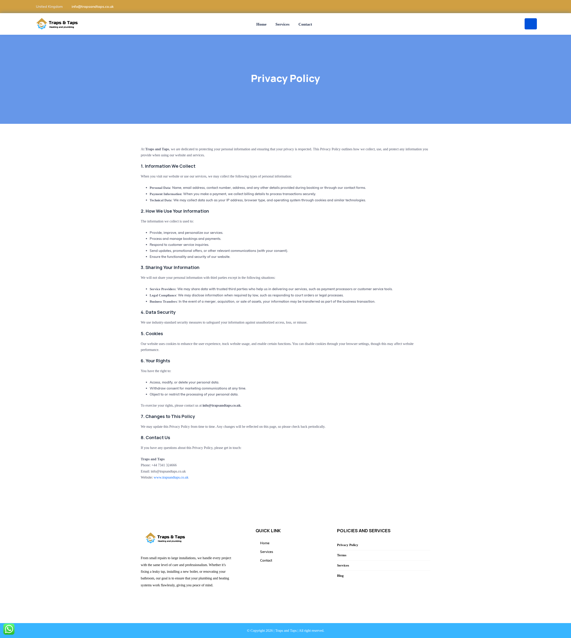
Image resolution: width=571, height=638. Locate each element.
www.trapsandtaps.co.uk (171, 477)
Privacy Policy (347, 545)
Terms (341, 555)
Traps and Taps (286, 630)
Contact (305, 24)
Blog (340, 575)
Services (282, 24)
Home (261, 24)
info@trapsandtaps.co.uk (93, 6)
